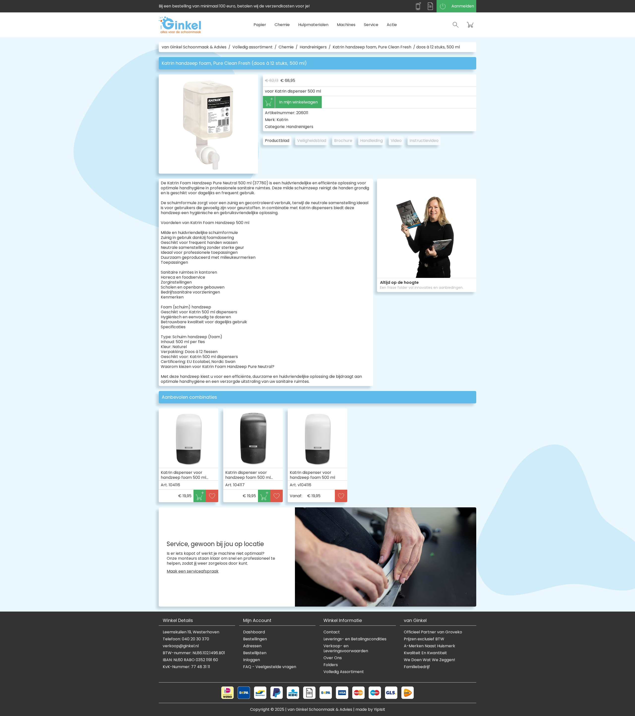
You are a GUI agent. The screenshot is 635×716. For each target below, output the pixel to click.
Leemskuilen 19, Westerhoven (191, 632)
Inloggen (251, 659)
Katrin (282, 120)
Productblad (277, 140)
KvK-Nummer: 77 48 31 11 (186, 666)
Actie (392, 25)
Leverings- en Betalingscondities (354, 639)
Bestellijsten (254, 653)
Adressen (252, 646)
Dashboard (254, 632)
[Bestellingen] (430, 6)
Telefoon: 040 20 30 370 (186, 639)
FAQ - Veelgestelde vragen (269, 666)
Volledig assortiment (252, 47)
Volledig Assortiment (343, 671)
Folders (330, 664)
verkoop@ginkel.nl (181, 646)
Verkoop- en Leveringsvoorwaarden (345, 648)
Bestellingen (255, 639)
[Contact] (418, 6)
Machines (346, 25)
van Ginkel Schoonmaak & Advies (194, 47)
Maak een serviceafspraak (193, 571)
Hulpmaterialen (313, 25)
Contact (331, 632)
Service (371, 25)
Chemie (282, 25)
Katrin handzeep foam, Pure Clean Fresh (372, 47)
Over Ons (332, 657)
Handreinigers (313, 47)
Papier (260, 25)
